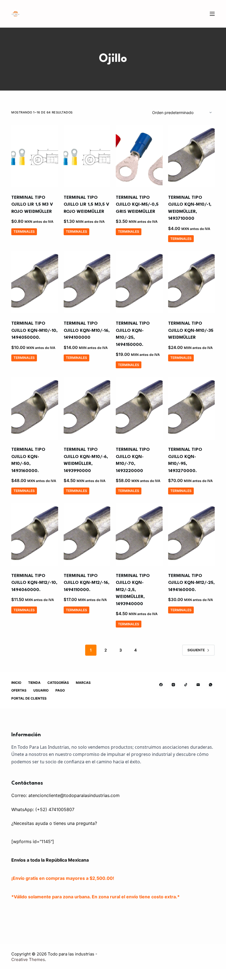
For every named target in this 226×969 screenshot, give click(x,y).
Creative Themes (28, 959)
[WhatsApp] (210, 685)
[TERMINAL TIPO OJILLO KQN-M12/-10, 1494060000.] (34, 534)
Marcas (83, 683)
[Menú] (212, 13)
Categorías (58, 683)
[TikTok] (186, 685)
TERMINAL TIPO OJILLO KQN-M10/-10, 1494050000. (34, 330)
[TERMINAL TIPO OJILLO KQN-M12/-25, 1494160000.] (191, 534)
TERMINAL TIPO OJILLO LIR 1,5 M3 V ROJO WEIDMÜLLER (32, 204)
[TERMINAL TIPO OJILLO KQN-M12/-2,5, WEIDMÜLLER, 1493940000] (139, 534)
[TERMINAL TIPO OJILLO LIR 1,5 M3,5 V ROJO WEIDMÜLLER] (87, 156)
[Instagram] (173, 685)
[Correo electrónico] (198, 685)
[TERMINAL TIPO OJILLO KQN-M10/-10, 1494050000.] (34, 282)
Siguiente (196, 650)
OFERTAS (18, 690)
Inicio (16, 683)
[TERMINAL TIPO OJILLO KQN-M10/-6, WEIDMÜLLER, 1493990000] (87, 408)
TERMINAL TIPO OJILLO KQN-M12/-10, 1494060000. (34, 583)
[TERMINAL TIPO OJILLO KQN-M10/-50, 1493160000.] (34, 408)
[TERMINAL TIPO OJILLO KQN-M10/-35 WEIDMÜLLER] (191, 282)
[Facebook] (161, 685)
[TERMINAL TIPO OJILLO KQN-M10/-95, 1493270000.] (191, 408)
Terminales (24, 231)
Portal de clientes (29, 698)
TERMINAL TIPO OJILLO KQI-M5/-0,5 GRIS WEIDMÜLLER (137, 204)
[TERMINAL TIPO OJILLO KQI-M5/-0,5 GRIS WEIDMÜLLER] (139, 156)
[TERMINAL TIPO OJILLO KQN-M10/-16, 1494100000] (87, 282)
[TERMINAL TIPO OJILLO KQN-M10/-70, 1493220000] (139, 408)
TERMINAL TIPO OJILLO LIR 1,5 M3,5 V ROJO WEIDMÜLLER (86, 204)
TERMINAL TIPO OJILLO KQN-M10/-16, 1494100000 (87, 330)
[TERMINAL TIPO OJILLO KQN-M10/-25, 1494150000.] (139, 282)
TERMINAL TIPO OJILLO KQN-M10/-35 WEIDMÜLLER (190, 330)
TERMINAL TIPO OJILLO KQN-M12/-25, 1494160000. (191, 583)
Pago (60, 690)
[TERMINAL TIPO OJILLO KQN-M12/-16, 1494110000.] (87, 534)
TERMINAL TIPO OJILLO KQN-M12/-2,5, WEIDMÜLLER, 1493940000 (133, 590)
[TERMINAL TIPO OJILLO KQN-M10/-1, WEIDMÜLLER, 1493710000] (191, 156)
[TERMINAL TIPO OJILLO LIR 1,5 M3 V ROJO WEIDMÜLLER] (34, 156)
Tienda (34, 683)
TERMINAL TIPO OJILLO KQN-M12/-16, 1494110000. (86, 583)
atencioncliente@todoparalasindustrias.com (74, 795)
